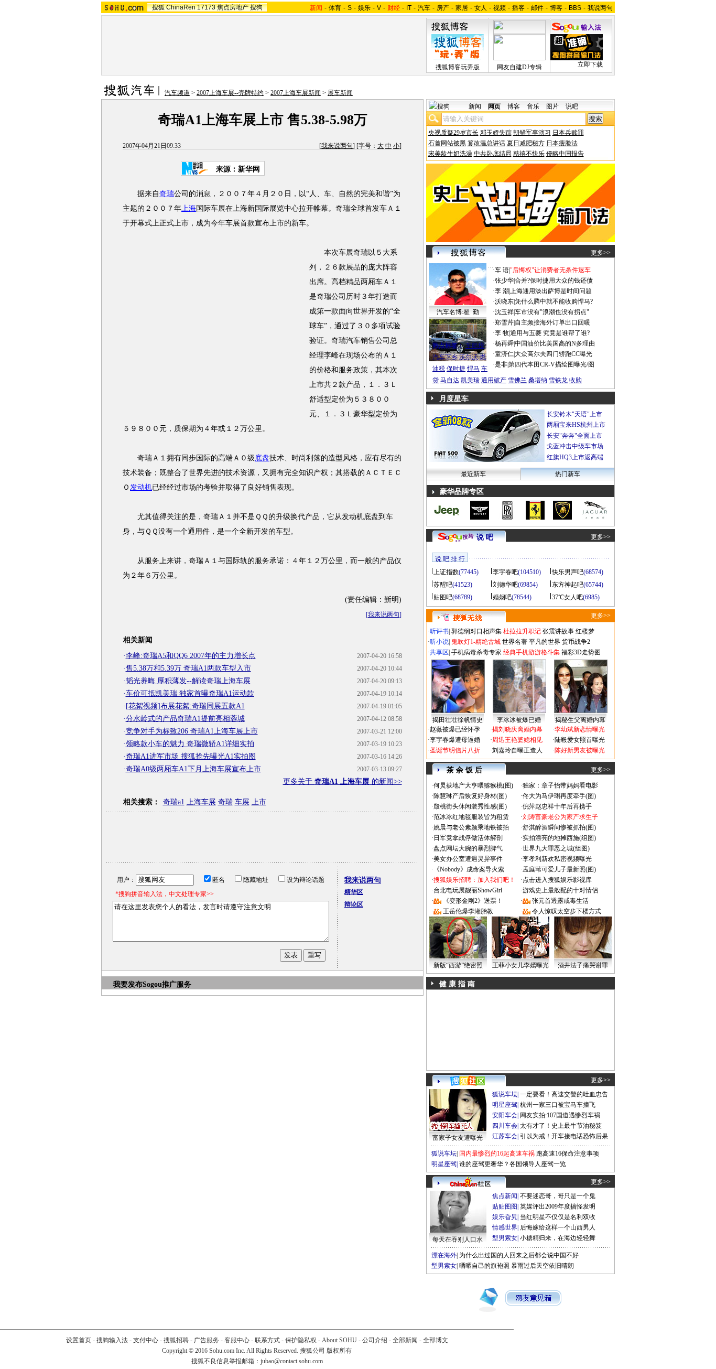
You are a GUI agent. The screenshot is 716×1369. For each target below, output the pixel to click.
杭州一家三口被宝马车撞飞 (557, 1104)
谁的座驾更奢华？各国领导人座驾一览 (512, 1164)
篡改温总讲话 (486, 143)
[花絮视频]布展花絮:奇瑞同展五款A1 (185, 706)
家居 (461, 8)
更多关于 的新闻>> (342, 781)
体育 (335, 8)
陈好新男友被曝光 (580, 750)
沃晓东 (504, 301)
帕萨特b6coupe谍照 (457, 335)
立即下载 (590, 64)
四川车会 (504, 1125)
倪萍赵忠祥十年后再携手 (557, 806)
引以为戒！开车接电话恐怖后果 (564, 1136)
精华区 (353, 892)
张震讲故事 (558, 631)
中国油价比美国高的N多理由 (555, 343)
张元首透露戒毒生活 (560, 900)
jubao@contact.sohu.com (292, 1361)
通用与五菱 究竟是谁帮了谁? (550, 333)
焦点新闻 (504, 1196)
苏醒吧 (442, 584)
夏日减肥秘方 (526, 143)
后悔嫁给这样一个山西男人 (557, 1227)
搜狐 (158, 7)
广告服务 (206, 1340)
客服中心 (236, 1340)
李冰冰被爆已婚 (519, 720)
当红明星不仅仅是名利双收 (557, 1217)
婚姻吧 (502, 597)
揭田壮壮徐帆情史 (457, 720)
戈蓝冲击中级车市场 (575, 446)
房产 (443, 8)
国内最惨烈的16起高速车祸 (497, 1153)
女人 (480, 8)
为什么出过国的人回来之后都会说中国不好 (519, 1255)
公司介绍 (374, 1340)
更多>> (601, 252)
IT (408, 8)
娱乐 (364, 8)
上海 (188, 208)
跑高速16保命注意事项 (567, 1153)
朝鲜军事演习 (532, 132)
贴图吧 (442, 597)
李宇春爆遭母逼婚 (455, 739)
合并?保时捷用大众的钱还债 (554, 280)
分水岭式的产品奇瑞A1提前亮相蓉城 (185, 719)
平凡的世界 (544, 641)
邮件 (537, 8)
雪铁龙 (558, 380)
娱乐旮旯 (504, 1217)
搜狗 (256, 7)
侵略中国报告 (565, 153)
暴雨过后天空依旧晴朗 (542, 1265)
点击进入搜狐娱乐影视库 (557, 879)
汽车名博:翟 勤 (458, 312)
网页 (494, 106)
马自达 (449, 380)
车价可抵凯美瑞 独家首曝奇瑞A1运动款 (190, 693)
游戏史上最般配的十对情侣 (560, 890)
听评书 (439, 631)
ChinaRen (181, 7)
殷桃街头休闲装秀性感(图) (470, 806)
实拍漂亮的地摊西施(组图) (559, 838)
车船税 (474, 345)
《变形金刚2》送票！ (473, 900)
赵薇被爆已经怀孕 (455, 729)
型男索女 (504, 1238)
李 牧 (502, 333)
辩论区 (353, 904)
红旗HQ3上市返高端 (575, 457)
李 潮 (502, 291)
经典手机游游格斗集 (531, 652)
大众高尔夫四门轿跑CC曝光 (553, 354)
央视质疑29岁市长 (453, 132)
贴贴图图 (504, 1206)
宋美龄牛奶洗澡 (450, 153)
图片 (552, 106)
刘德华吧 (505, 584)
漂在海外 (444, 1255)
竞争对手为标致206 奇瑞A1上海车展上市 (192, 731)
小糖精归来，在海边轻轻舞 (557, 1238)
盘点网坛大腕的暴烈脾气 (468, 848)
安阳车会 (504, 1115)
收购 (575, 380)
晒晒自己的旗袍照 (484, 1265)
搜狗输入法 (112, 1340)
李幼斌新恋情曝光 (580, 729)
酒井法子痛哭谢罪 (583, 965)
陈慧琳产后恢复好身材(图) (470, 796)
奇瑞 (166, 194)
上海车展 (201, 802)
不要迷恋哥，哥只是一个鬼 (557, 1196)
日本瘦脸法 (562, 143)
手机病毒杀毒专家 (476, 652)
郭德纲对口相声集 (476, 631)
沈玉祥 (504, 312)
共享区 (439, 652)
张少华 (504, 280)
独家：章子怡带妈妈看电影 (560, 785)
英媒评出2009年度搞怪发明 (557, 1206)
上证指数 (446, 572)
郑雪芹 (504, 322)
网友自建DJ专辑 (519, 67)
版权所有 (339, 1350)
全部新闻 (405, 1340)
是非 (501, 364)
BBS (575, 8)
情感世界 (504, 1227)
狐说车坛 (504, 1094)
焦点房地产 (232, 7)
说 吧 (484, 537)
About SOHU (339, 1340)
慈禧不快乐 (529, 153)
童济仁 (504, 354)
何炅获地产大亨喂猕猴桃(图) (473, 785)
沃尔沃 (468, 357)
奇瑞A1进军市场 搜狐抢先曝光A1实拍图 (191, 756)
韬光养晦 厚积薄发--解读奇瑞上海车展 (188, 681)
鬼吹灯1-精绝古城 (476, 641)
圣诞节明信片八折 (455, 750)
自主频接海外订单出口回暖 (552, 322)
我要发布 (128, 984)
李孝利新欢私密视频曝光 (557, 859)
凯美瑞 (470, 380)
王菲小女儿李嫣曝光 (520, 965)
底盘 (262, 458)
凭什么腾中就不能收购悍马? (554, 301)
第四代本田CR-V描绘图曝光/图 (551, 364)
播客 (518, 8)
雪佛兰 (517, 380)
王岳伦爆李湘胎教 (468, 911)
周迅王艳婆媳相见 (517, 739)
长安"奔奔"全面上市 (574, 435)
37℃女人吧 (567, 597)
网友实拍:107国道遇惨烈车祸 (560, 1115)
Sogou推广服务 (167, 984)
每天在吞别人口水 (457, 1239)
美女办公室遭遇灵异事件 (468, 859)
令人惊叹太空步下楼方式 (566, 911)
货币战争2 (576, 641)
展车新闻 (340, 92)
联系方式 (267, 1340)
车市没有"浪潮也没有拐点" (552, 312)
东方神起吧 (567, 584)
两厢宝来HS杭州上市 (576, 424)
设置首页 (78, 1340)
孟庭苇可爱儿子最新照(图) (559, 869)
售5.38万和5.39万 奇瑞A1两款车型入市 (188, 668)
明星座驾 (504, 1104)
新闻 (475, 106)
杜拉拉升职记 (522, 631)
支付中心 (145, 1340)
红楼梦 (585, 631)
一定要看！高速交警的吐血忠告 (564, 1094)
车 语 (502, 270)
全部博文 (435, 1340)
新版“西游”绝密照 (458, 965)
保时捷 (456, 368)
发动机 (141, 487)
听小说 (439, 641)
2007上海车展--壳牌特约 (230, 92)
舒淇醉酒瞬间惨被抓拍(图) (559, 827)
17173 (206, 7)
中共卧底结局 (493, 153)
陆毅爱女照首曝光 (580, 739)
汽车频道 (177, 92)
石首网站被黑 (447, 143)
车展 (242, 802)
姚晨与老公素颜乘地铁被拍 (471, 827)
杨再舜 (504, 343)
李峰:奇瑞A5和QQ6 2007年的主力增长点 (191, 656)
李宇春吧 (505, 572)
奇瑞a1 (174, 802)
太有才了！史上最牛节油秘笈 (561, 1125)
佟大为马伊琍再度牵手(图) (559, 796)
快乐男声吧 (567, 572)
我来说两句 (337, 145)
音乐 (533, 106)
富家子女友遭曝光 (457, 1137)
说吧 (572, 106)
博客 (556, 8)
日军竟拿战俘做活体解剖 (468, 838)
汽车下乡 (445, 357)
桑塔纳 (537, 380)
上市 (259, 802)
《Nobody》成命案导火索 (468, 869)
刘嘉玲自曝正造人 (517, 750)
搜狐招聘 (176, 1340)
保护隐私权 (301, 1340)
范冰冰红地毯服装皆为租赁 (471, 817)
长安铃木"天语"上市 (574, 414)
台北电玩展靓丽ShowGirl (467, 890)
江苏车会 (504, 1136)
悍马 (473, 368)
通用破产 (493, 380)
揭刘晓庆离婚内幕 (517, 729)
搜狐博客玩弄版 (458, 67)
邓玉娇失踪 (496, 132)
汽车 (424, 8)
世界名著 (514, 641)
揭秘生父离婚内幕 (580, 720)
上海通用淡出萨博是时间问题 (551, 291)
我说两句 (600, 8)
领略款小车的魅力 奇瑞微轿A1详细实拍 (190, 744)
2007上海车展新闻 (295, 92)
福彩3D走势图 (581, 652)
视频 (499, 8)
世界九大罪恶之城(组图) (556, 848)
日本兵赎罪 (568, 132)
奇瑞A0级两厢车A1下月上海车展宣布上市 (193, 769)
